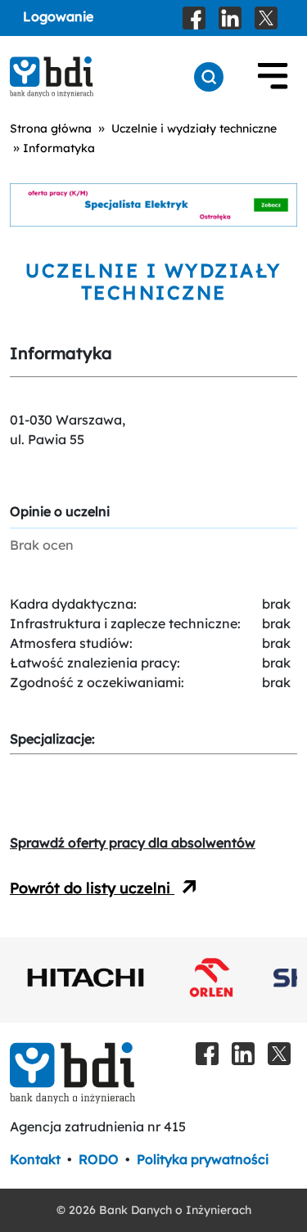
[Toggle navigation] (272, 77)
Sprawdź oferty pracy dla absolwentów (132, 842)
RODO (99, 1159)
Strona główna (51, 128)
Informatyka (59, 148)
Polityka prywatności (203, 1159)
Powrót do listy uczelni (92, 888)
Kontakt (35, 1159)
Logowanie (58, 16)
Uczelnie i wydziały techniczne (194, 128)
